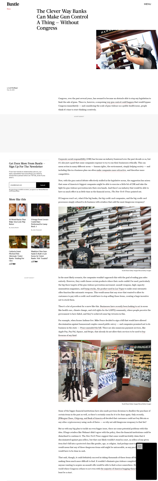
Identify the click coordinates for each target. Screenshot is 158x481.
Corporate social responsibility (72, 159)
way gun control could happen (120, 102)
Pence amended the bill (90, 327)
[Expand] (138, 444)
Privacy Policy (15, 191)
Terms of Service (43, 189)
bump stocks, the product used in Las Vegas (104, 288)
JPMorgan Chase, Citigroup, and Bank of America (80, 418)
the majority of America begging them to (119, 468)
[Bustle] (13, 4)
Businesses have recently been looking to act (120, 306)
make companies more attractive (111, 170)
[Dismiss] (154, 444)
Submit (42, 185)
